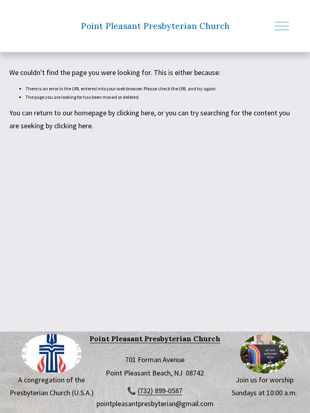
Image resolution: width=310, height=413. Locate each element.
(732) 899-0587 (160, 390)
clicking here (135, 112)
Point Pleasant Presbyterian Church (155, 26)
